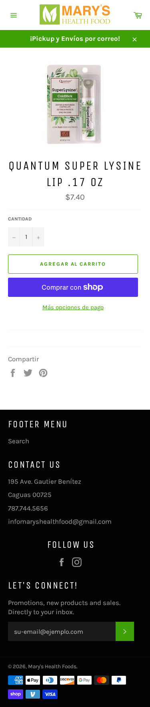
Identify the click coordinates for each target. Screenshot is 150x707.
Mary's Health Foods (52, 666)
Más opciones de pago (73, 307)
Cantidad (20, 219)
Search (18, 441)
